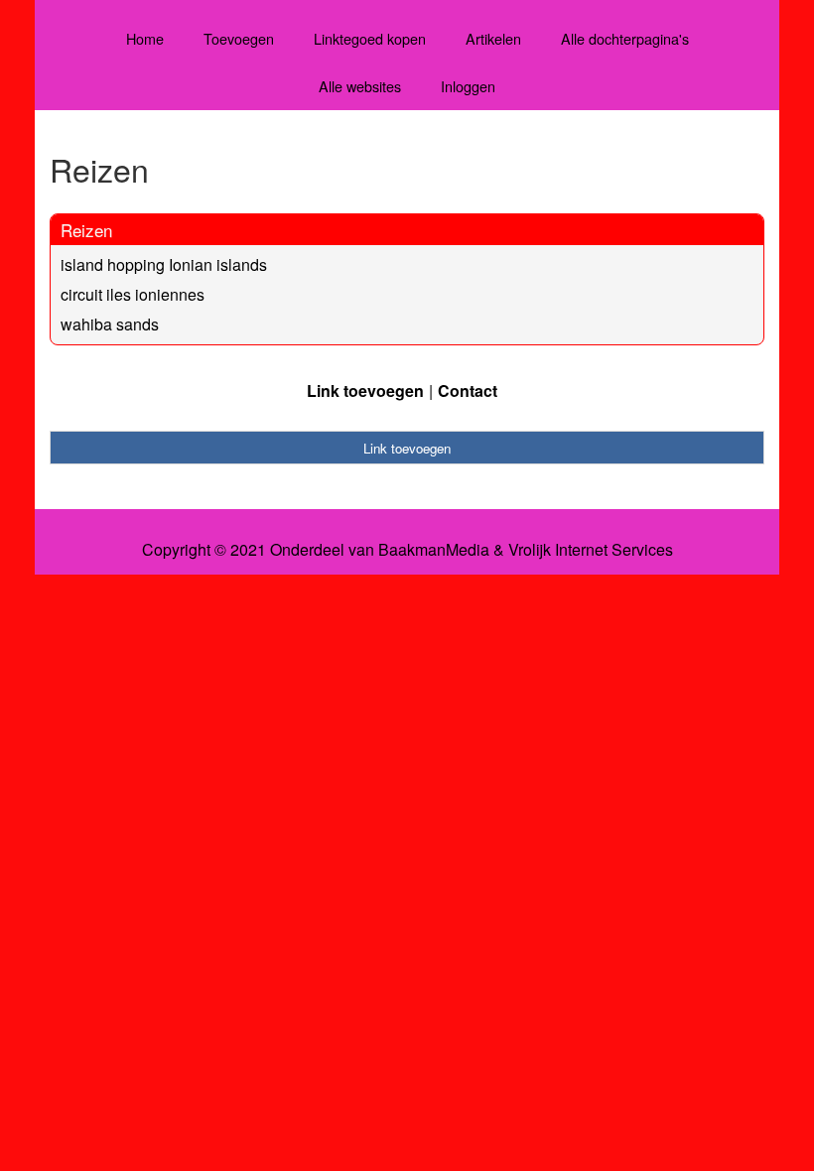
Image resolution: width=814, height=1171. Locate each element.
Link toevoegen (365, 390)
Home (145, 38)
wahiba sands (110, 324)
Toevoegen (239, 38)
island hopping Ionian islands (164, 264)
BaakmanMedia (433, 550)
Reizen (86, 229)
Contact (467, 390)
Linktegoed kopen (370, 38)
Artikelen (493, 38)
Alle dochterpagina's (625, 38)
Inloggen (468, 85)
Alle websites (360, 85)
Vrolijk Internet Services (590, 550)
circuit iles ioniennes (132, 294)
